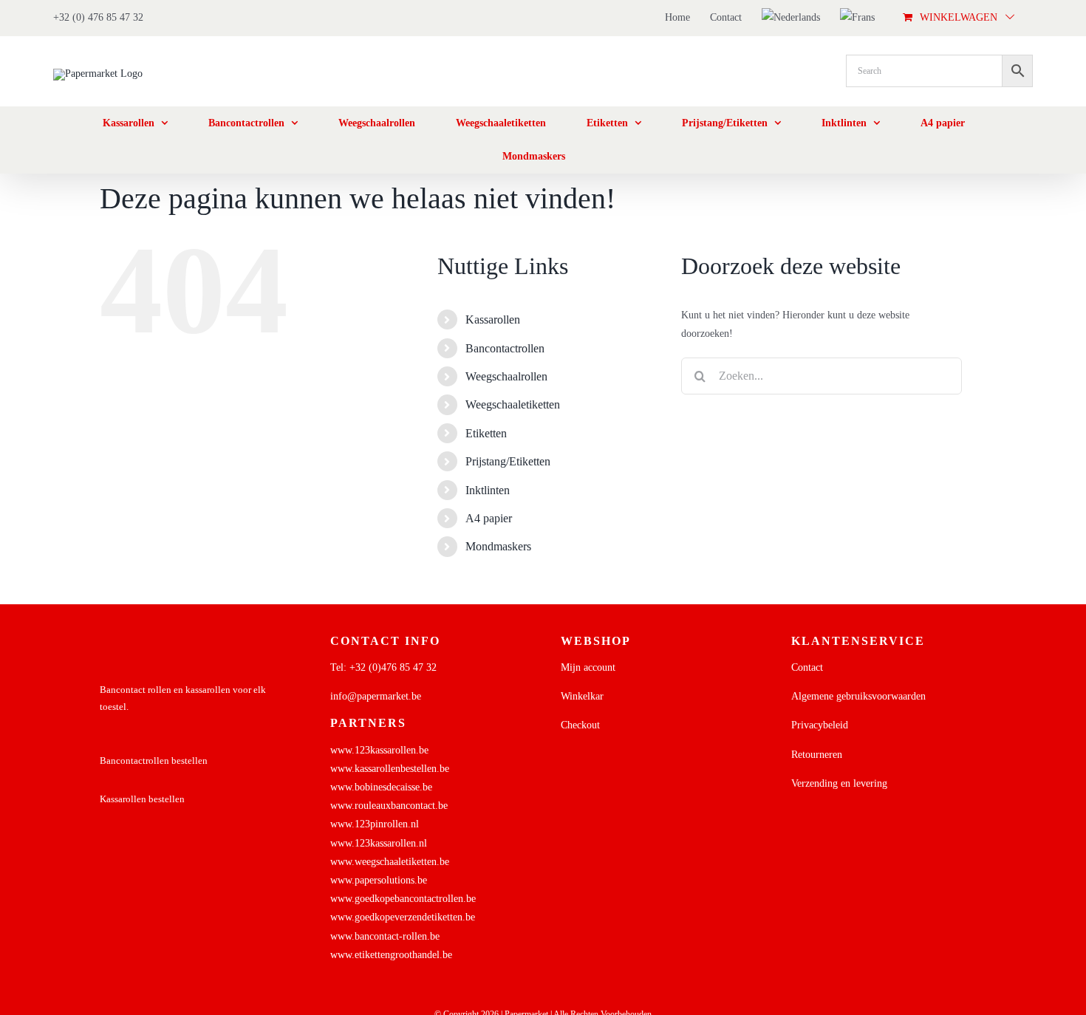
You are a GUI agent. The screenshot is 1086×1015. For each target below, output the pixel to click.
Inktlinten (487, 490)
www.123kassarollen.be (379, 750)
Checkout (580, 725)
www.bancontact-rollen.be (385, 936)
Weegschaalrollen (506, 376)
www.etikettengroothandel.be (391, 954)
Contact (807, 667)
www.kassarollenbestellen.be (389, 768)
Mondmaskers (498, 546)
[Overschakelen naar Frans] (857, 17)
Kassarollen (492, 319)
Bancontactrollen (504, 348)
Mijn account (588, 667)
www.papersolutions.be (378, 880)
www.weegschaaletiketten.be (389, 861)
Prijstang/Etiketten (507, 461)
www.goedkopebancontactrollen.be (403, 898)
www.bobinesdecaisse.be (381, 787)
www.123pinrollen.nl (374, 824)
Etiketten (486, 433)
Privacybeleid (819, 725)
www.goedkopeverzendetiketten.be (402, 917)
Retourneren (816, 754)
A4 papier (488, 518)
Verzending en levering (839, 783)
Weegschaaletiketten (512, 404)
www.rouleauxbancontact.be (389, 805)
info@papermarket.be (375, 696)
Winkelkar (582, 696)
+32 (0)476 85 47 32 (393, 667)
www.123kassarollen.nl (378, 843)
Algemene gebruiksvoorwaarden (858, 696)
